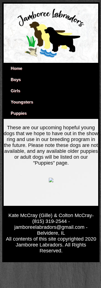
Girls (15, 91)
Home (16, 68)
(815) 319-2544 (49, 221)
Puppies (19, 113)
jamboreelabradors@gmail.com (49, 227)
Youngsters (22, 102)
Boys (16, 79)
